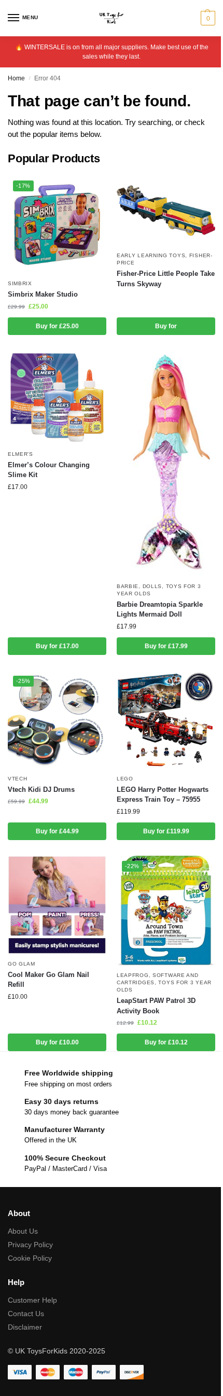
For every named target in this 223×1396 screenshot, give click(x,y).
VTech (17, 778)
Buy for (166, 326)
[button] (206, 18)
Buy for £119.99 (166, 831)
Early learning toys (151, 255)
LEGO (125, 778)
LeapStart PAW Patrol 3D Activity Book (156, 1006)
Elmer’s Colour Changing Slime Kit (49, 470)
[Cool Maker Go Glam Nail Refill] (57, 905)
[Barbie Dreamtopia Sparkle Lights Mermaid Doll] (166, 464)
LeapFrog (133, 975)
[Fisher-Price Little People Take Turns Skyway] (166, 210)
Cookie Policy (30, 1258)
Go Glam (21, 964)
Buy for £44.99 (57, 831)
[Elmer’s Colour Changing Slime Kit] (57, 397)
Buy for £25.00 (57, 326)
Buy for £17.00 (57, 646)
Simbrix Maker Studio (43, 294)
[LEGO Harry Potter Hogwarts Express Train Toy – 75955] (166, 720)
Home (16, 78)
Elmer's (20, 454)
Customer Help (32, 1300)
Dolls (152, 586)
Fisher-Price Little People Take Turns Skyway (166, 279)
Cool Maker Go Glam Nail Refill (48, 980)
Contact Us (26, 1313)
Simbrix (20, 283)
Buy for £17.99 (166, 646)
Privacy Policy (30, 1244)
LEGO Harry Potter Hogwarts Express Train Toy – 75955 (162, 795)
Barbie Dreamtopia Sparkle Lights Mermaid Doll (160, 610)
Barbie (127, 586)
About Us (23, 1231)
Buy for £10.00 (57, 1042)
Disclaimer (25, 1327)
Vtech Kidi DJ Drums (41, 789)
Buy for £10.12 (166, 1042)
